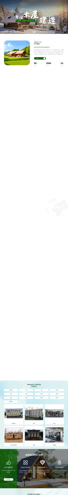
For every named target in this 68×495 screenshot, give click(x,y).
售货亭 (57, 397)
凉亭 (41, 390)
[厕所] (34, 414)
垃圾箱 (57, 393)
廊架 (11, 397)
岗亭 (11, 393)
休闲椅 (41, 397)
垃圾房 (41, 393)
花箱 (26, 393)
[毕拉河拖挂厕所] (14, 435)
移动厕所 (11, 390)
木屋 (26, 390)
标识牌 (57, 390)
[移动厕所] (54, 435)
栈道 (26, 397)
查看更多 (11, 401)
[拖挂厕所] (14, 414)
